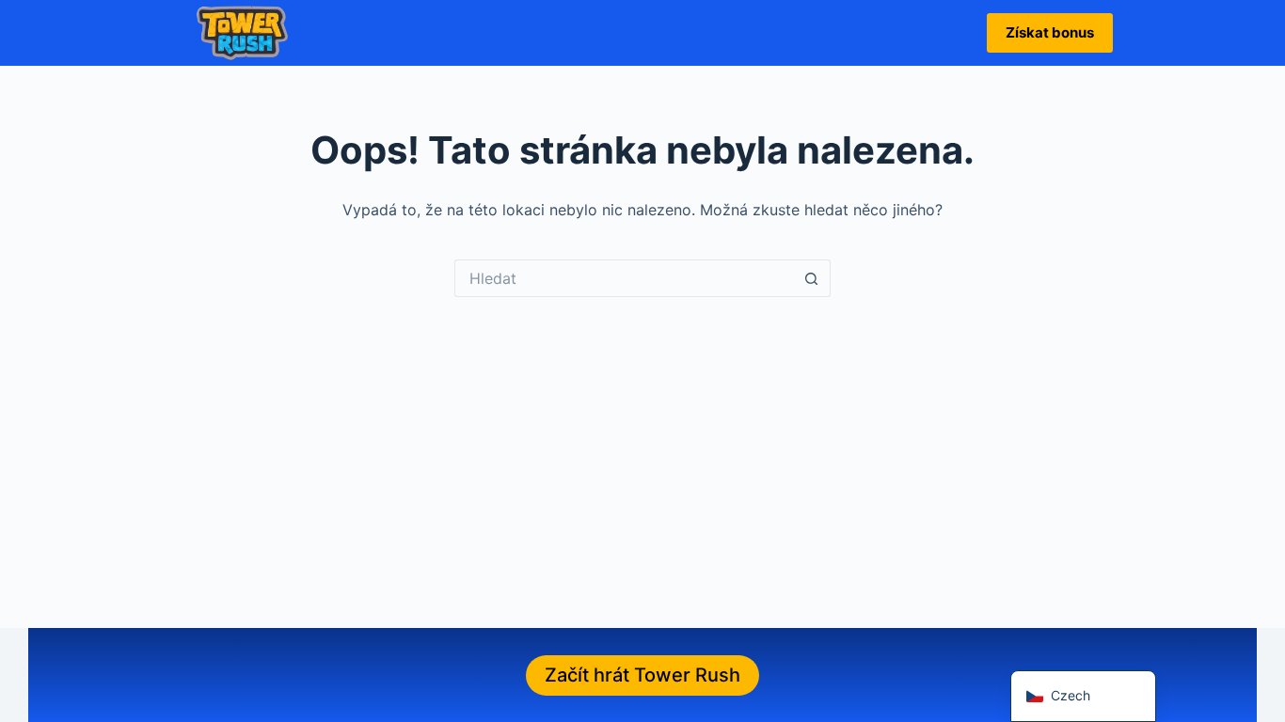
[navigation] (1083, 696)
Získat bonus (1050, 32)
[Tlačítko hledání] (812, 278)
